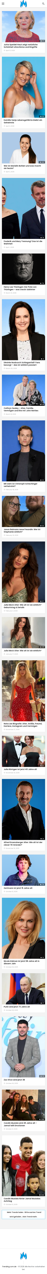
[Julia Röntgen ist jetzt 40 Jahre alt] (23, 751)
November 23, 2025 (13, 773)
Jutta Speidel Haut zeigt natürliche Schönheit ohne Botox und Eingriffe (21, 45)
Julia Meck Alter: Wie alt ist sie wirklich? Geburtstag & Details (22, 606)
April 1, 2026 (10, 247)
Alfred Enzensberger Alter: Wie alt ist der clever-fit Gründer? (23, 843)
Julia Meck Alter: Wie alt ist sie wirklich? (22, 650)
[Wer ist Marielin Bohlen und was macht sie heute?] (23, 147)
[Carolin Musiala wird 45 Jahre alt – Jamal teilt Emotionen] (23, 1105)
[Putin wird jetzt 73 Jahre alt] (23, 988)
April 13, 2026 (10, 50)
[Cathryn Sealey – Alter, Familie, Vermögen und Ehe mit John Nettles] (23, 390)
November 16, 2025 (12, 848)
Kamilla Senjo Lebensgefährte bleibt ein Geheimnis (23, 121)
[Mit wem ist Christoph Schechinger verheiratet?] (23, 450)
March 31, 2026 (11, 293)
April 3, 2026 (10, 126)
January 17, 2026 (12, 654)
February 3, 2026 (12, 611)
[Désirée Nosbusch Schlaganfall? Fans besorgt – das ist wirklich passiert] (23, 329)
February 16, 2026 (12, 535)
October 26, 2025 (12, 1083)
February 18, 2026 (12, 490)
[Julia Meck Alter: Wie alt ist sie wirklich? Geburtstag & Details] (23, 572)
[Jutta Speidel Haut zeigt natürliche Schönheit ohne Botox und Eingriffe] (23, 26)
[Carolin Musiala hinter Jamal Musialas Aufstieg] (23, 1165)
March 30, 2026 (11, 368)
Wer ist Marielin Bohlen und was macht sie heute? (22, 167)
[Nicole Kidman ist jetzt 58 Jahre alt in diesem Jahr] (23, 928)
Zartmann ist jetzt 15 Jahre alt (18, 888)
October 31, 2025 (11, 891)
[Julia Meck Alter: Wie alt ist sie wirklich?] (23, 632)
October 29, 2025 (12, 967)
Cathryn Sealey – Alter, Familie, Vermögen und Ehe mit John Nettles (21, 409)
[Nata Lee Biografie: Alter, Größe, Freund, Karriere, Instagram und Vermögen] (23, 690)
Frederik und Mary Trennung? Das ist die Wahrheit (23, 242)
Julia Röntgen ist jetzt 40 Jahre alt (20, 769)
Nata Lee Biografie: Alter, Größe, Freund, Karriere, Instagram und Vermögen (23, 724)
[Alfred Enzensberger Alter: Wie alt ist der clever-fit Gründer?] (23, 809)
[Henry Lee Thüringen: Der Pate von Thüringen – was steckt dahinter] (23, 269)
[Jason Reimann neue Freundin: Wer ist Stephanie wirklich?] (23, 511)
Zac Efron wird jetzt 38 (14, 1080)
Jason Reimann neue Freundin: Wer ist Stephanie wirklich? (22, 530)
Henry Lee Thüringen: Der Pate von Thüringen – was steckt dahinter (20, 288)
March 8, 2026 (11, 414)
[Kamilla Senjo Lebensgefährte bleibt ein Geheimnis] (23, 87)
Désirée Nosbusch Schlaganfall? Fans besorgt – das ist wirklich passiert (22, 363)
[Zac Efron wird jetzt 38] (23, 1046)
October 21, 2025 (11, 1129)
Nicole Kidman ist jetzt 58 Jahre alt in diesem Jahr (21, 962)
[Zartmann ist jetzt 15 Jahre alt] (23, 870)
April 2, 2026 (10, 172)
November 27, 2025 (13, 729)
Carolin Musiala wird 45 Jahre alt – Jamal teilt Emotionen (20, 1124)
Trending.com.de (9, 1266)
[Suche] (43, 3)
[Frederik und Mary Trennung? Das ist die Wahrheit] (23, 208)
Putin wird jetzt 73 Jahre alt (17, 1006)
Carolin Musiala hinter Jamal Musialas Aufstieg (22, 1199)
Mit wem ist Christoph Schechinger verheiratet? (20, 484)
